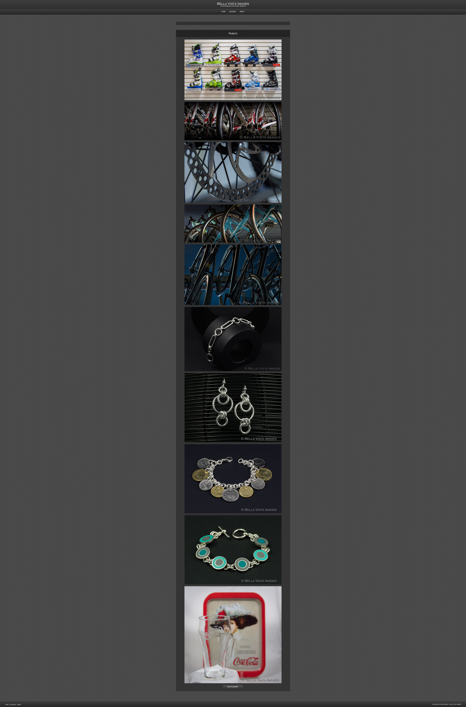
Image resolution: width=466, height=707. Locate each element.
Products (233, 33)
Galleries (232, 11)
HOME (223, 11)
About (242, 11)
